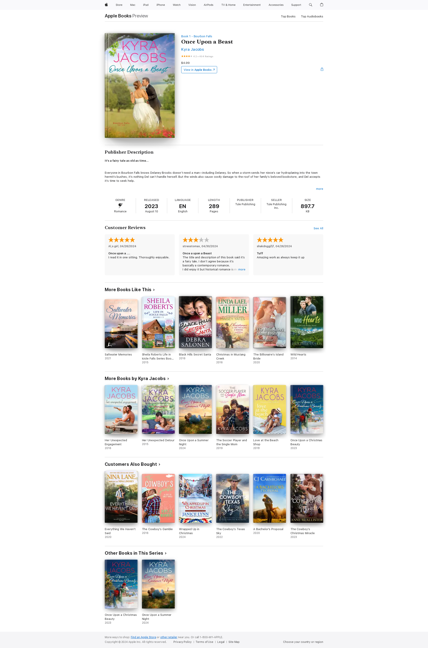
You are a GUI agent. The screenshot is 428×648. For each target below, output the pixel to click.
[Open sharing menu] (322, 69)
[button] (310, 5)
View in (198, 69)
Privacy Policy (182, 642)
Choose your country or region (303, 642)
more (319, 188)
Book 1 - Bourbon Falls (196, 36)
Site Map (234, 642)
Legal (220, 642)
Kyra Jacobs (192, 49)
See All (318, 228)
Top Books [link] (288, 16)
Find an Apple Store (143, 637)
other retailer (168, 637)
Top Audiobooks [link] (312, 16)
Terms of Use (204, 642)
